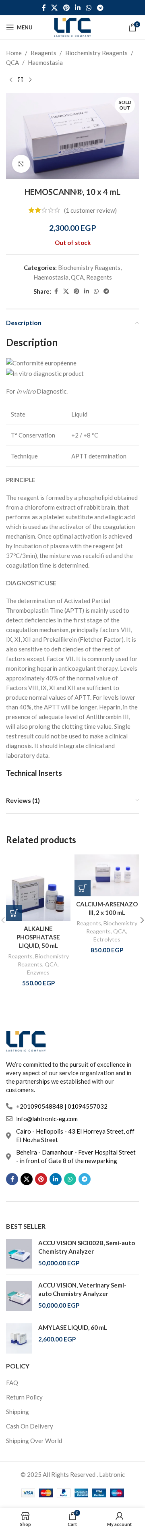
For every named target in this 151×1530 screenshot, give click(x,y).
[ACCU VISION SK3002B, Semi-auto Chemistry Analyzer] (19, 1254)
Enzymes (38, 972)
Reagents (43, 52)
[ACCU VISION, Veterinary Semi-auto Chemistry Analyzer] (19, 1296)
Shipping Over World (34, 1440)
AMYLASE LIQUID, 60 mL (72, 1327)
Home (14, 52)
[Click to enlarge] (21, 164)
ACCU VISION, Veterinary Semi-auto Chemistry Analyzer (82, 1289)
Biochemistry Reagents (96, 52)
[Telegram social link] (100, 7)
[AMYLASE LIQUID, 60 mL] (19, 1338)
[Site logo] (72, 26)
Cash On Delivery (29, 1426)
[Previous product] (11, 80)
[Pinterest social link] (66, 7)
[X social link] (54, 7)
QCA (12, 62)
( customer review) (90, 210)
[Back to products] (20, 80)
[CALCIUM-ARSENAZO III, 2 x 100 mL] (106, 875)
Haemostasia (45, 62)
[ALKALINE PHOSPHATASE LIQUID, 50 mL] (38, 887)
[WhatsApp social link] (88, 7)
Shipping (17, 1411)
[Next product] (30, 80)
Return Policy (24, 1397)
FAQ (12, 1382)
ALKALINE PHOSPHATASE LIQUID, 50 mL (38, 937)
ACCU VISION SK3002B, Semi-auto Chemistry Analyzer (86, 1247)
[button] (14, 913)
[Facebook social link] (44, 7)
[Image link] (26, 1040)
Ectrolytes (106, 939)
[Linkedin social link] (77, 7)
